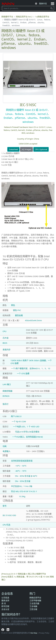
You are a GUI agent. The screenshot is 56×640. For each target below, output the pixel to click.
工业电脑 (33, 606)
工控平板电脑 (35, 600)
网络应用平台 (35, 597)
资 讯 (3, 603)
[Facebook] (3, 629)
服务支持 (5, 600)
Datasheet (13, 149)
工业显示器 (34, 603)
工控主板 (33, 609)
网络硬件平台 (7, 16)
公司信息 (5, 597)
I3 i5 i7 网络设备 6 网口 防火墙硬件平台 (28, 573)
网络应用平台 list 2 (24, 16)
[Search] (51, 8)
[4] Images (26, 149)
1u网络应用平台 (42, 16)
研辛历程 (5, 606)
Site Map (33, 633)
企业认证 (5, 609)
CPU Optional (41, 149)
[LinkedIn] (8, 629)
